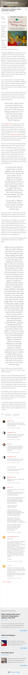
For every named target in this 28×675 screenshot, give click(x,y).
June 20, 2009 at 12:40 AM (13, 439)
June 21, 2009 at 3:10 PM (13, 462)
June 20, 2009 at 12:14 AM (13, 428)
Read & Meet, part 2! (7, 653)
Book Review (8, 415)
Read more (23, 630)
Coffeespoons (11, 2)
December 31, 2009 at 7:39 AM (14, 561)
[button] (26, 9)
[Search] (26, 3)
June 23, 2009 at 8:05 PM (13, 472)
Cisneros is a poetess (15, 134)
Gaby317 (9, 421)
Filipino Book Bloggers (8, 635)
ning (8, 444)
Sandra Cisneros (9, 124)
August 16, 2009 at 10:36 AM (14, 532)
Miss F (8, 487)
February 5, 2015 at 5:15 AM (14, 578)
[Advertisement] (14, 594)
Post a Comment (7, 582)
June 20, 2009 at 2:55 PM (13, 452)
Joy (8, 565)
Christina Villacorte (11, 536)
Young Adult (16, 415)
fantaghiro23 (10, 432)
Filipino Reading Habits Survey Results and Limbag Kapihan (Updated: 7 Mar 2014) (10, 616)
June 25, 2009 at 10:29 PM (13, 483)
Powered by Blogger (15, 672)
